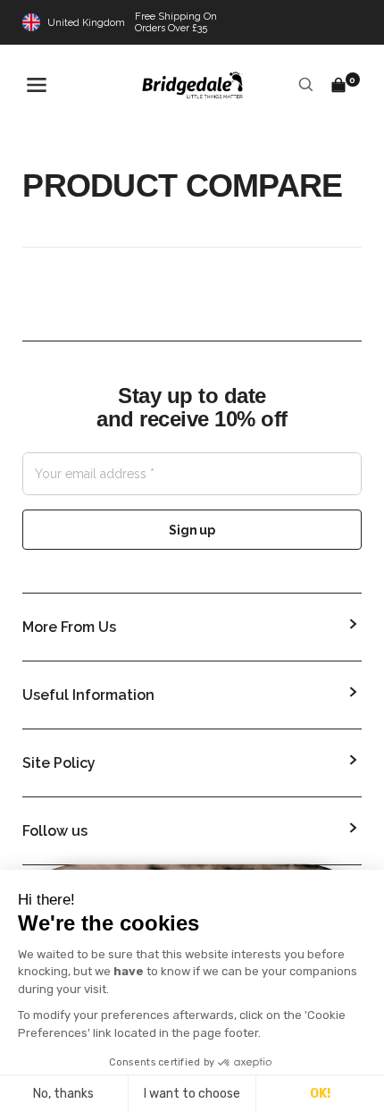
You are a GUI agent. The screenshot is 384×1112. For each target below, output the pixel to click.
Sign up (191, 530)
